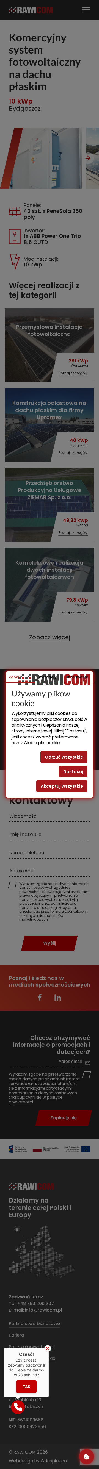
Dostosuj (73, 771)
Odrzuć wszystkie (64, 757)
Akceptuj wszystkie (62, 786)
